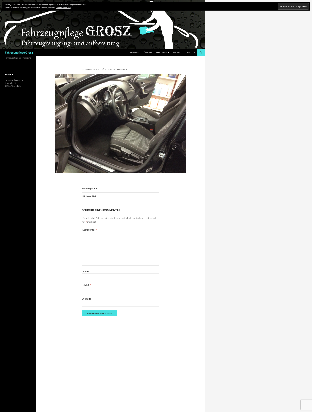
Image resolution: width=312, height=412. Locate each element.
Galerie (176, 52)
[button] (120, 123)
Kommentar (89, 229)
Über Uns (148, 52)
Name (86, 271)
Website (86, 298)
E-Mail (86, 285)
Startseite (134, 52)
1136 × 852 (110, 69)
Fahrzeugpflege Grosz (19, 52)
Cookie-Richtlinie (63, 7)
